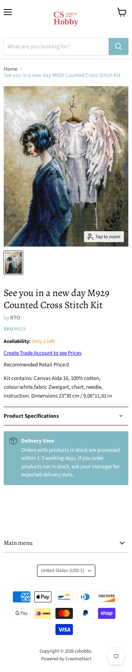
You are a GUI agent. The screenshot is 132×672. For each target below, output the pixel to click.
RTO (15, 318)
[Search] (118, 46)
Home (10, 69)
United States (62, 570)
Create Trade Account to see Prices (42, 353)
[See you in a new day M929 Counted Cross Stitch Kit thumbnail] (13, 262)
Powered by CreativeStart (66, 659)
